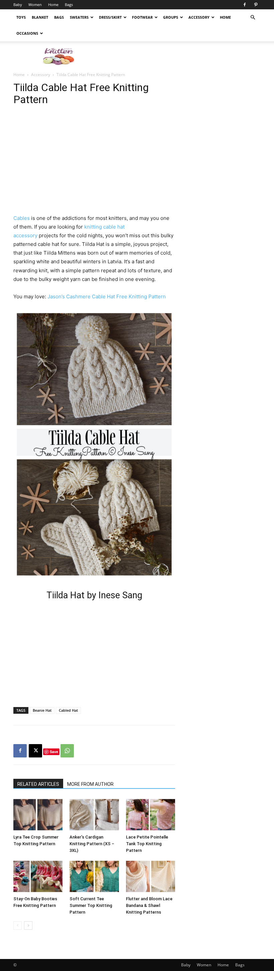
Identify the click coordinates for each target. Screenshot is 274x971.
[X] (35, 750)
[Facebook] (245, 4)
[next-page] (28, 925)
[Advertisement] (182, 56)
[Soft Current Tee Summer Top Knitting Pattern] (94, 876)
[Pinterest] (256, 4)
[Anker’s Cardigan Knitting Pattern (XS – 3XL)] (94, 815)
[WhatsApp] (67, 750)
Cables (21, 218)
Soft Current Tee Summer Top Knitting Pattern (91, 905)
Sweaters (79, 17)
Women (35, 4)
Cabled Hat (68, 710)
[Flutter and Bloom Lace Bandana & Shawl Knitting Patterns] (150, 876)
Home (53, 4)
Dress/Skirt (110, 17)
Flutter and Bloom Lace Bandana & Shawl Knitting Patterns (149, 905)
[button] (253, 17)
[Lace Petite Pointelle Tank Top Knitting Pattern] (150, 815)
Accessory (199, 17)
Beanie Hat (42, 710)
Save (54, 751)
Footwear (142, 17)
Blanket (40, 17)
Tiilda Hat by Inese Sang (94, 595)
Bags (69, 4)
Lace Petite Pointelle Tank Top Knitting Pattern (147, 844)
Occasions (27, 33)
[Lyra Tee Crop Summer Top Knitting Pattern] (37, 815)
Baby (17, 4)
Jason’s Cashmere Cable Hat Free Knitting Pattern (106, 296)
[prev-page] (17, 925)
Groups (170, 17)
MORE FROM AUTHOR (90, 784)
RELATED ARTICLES (38, 784)
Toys (21, 17)
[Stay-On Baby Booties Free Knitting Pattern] (37, 876)
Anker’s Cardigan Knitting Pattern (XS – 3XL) (92, 844)
